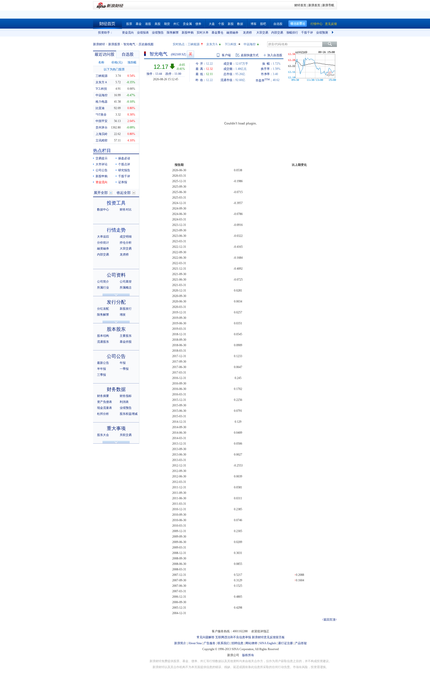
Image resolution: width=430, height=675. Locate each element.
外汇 (176, 24)
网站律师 (251, 643)
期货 (167, 24)
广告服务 (209, 643)
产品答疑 (301, 643)
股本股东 (116, 329)
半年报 (101, 369)
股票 (129, 24)
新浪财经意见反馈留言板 (268, 637)
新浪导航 (328, 5)
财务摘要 (103, 396)
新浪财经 (99, 44)
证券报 (122, 182)
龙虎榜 (247, 32)
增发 (123, 314)
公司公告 (102, 170)
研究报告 (124, 170)
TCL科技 (230, 44)
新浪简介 (180, 643)
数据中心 (103, 209)
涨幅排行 (292, 32)
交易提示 (102, 158)
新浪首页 (314, 5)
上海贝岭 (102, 134)
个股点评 (124, 164)
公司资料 (116, 275)
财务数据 (116, 389)
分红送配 (103, 308)
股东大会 (103, 435)
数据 (240, 24)
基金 (139, 24)
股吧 (263, 24)
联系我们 (223, 643)
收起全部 (124, 193)
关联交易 (126, 435)
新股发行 (126, 308)
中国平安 (102, 121)
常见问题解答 (206, 637)
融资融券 (232, 32)
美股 (158, 24)
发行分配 (116, 302)
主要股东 (126, 336)
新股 (231, 24)
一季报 (124, 369)
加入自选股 (274, 55)
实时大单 (203, 32)
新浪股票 (114, 44)
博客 (254, 24)
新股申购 (188, 32)
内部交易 (277, 32)
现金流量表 (104, 408)
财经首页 (300, 5)
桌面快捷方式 (250, 55)
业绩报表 (143, 32)
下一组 (333, 33)
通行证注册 (285, 643)
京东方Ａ (102, 82)
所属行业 (103, 287)
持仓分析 (126, 242)
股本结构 (103, 336)
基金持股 (126, 341)
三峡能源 (194, 44)
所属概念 (126, 287)
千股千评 (307, 32)
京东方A (211, 44)
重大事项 (116, 428)
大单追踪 (103, 236)
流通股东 (103, 341)
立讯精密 (102, 140)
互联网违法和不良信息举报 (233, 637)
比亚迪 (100, 108)
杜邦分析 (103, 414)
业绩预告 (158, 32)
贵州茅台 (102, 127)
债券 (198, 24)
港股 (148, 24)
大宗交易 (262, 32)
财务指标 (126, 396)
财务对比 (126, 209)
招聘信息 (237, 643)
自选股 (277, 24)
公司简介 (103, 281)
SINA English (267, 643)
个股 (221, 24)
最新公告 (103, 363)
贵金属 (187, 24)
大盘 (212, 24)
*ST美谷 (101, 114)
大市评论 (102, 164)
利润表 (124, 402)
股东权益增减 (129, 414)
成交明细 (126, 236)
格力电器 (102, 101)
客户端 (226, 55)
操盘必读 (124, 158)
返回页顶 (329, 619)
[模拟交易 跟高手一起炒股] (190, 54)
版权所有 (248, 655)
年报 (123, 363)
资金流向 (128, 32)
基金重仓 (217, 32)
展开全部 (101, 193)
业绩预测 (322, 32)
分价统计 (103, 242)
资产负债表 (104, 402)
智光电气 (129, 44)
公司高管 (126, 281)
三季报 (101, 375)
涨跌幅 (131, 62)
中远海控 (250, 44)
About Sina (195, 643)
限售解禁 (173, 32)
